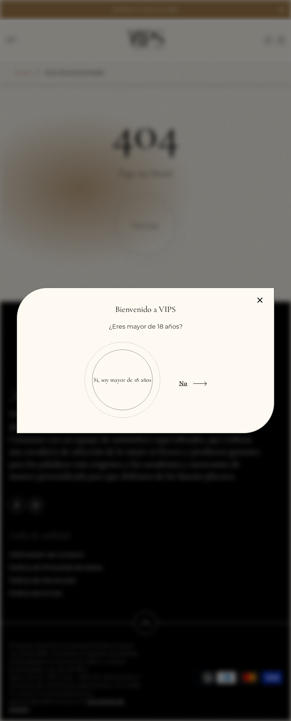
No (183, 383)
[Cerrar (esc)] (260, 300)
